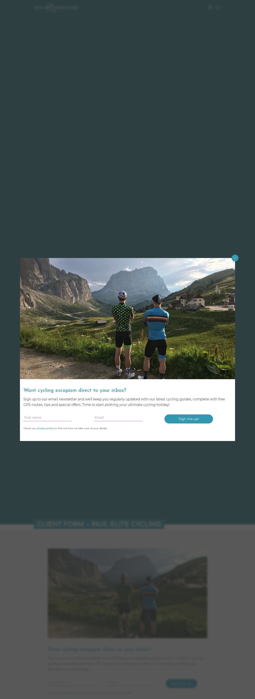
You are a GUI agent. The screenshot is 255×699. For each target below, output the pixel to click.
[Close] (235, 258)
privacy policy (69, 692)
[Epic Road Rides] (56, 7)
